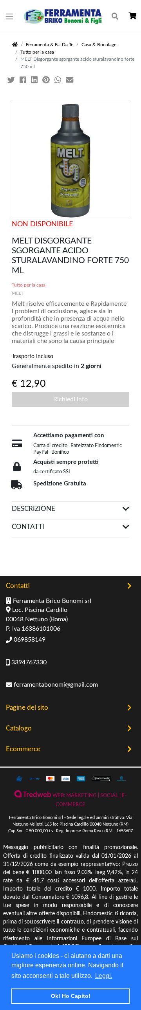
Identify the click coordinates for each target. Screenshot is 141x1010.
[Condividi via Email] (70, 80)
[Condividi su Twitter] (11, 80)
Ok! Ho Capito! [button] (70, 996)
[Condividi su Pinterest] (46, 80)
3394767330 (28, 662)
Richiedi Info (70, 399)
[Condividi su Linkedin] (35, 80)
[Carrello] (132, 16)
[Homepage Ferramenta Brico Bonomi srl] (15, 44)
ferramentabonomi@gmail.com (55, 685)
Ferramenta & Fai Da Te (49, 44)
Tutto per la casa (37, 52)
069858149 (28, 640)
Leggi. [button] (103, 975)
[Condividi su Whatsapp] (58, 80)
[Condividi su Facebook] (24, 80)
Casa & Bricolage (98, 44)
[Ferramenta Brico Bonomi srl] (63, 16)
